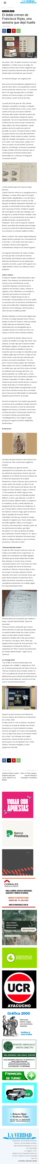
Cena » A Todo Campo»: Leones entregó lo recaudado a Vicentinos (28, 775)
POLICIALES (10, 8)
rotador (12, 11)
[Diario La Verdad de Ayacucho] (28, 1)
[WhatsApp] (18, 31)
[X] (9, 31)
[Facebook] (4, 31)
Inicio (3, 8)
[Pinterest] (14, 31)
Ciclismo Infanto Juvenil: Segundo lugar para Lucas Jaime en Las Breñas (10, 776)
